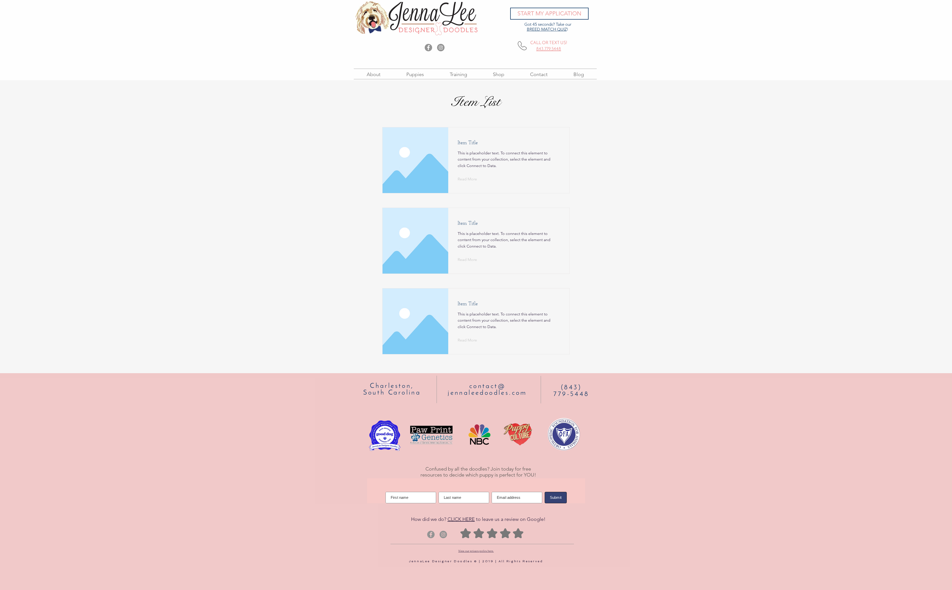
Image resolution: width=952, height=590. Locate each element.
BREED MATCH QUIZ (547, 29)
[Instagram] (441, 47)
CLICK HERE (461, 519)
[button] (471, 179)
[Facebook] (428, 47)
